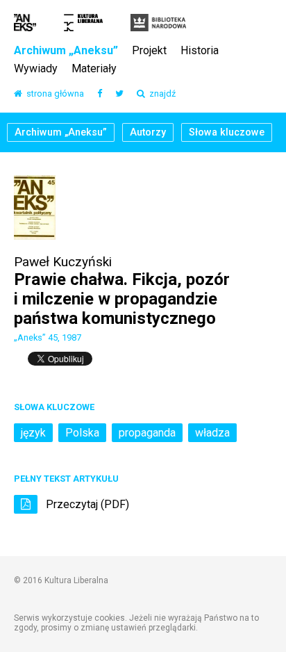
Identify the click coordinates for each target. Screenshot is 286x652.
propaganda (147, 432)
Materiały (94, 69)
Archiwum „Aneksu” (66, 51)
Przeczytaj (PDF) (86, 504)
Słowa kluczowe (226, 132)
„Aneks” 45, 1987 (47, 337)
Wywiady (36, 69)
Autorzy (148, 132)
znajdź (160, 94)
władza (212, 432)
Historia (199, 51)
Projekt (149, 51)
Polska (82, 432)
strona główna (53, 94)
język (33, 432)
